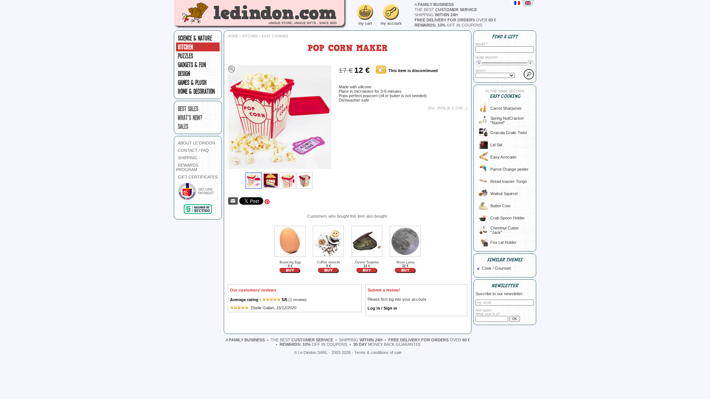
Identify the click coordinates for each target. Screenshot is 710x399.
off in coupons (448, 25)
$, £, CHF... (457, 108)
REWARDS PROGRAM (187, 167)
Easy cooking (275, 36)
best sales (188, 108)
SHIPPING (187, 158)
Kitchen (185, 46)
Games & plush (192, 82)
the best (446, 9)
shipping (436, 15)
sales (183, 126)
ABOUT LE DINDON (196, 143)
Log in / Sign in (382, 308)
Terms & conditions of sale (378, 352)
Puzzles (185, 55)
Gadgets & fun (192, 64)
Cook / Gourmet (496, 268)
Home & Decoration (196, 91)
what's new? (190, 117)
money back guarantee (387, 344)
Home (233, 36)
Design (184, 73)
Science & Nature (195, 38)
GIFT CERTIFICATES (197, 177)
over (455, 20)
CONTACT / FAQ (193, 150)
